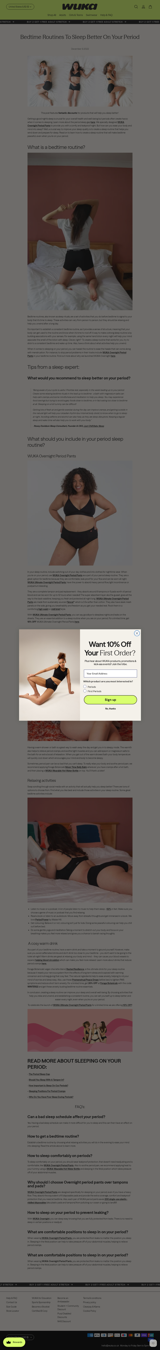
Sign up (110, 700)
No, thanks (110, 708)
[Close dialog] (137, 633)
